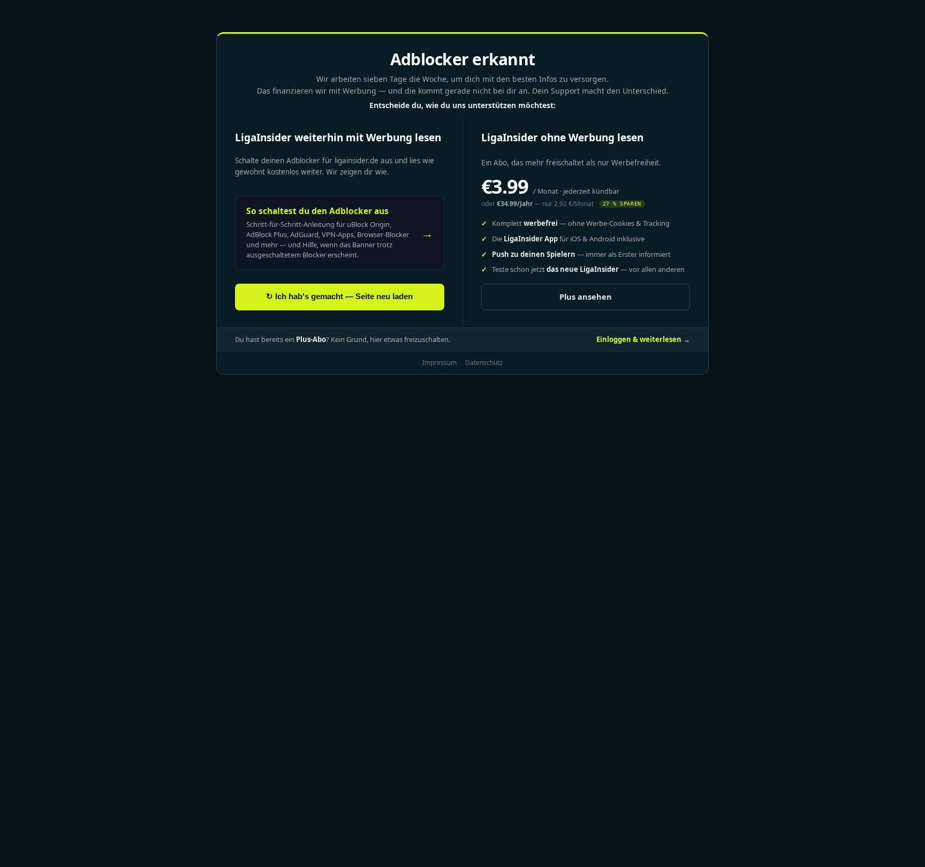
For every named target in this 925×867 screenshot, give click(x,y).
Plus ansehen (585, 296)
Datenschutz (484, 362)
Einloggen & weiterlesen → (643, 339)
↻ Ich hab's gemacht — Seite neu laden (339, 296)
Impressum (439, 362)
